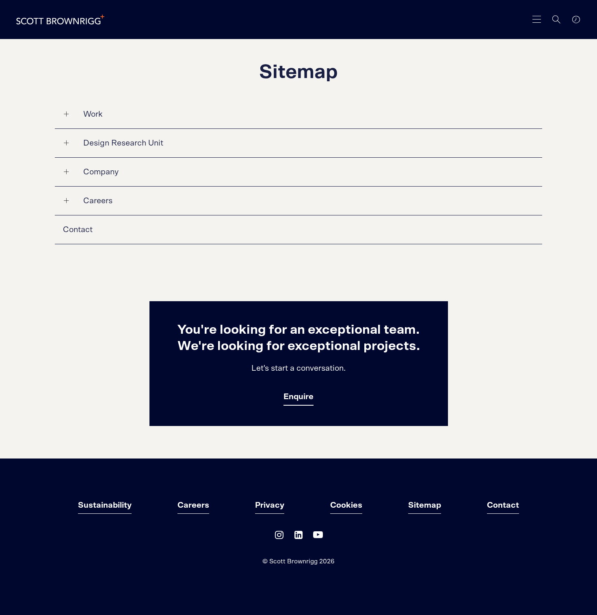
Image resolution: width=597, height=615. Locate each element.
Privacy (269, 505)
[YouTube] (318, 536)
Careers (97, 201)
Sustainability (105, 505)
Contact (78, 230)
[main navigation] (537, 19)
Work (92, 114)
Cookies (346, 505)
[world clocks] (576, 19)
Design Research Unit (123, 143)
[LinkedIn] (298, 536)
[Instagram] (279, 536)
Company (101, 172)
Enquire (298, 397)
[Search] (556, 19)
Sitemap (424, 505)
